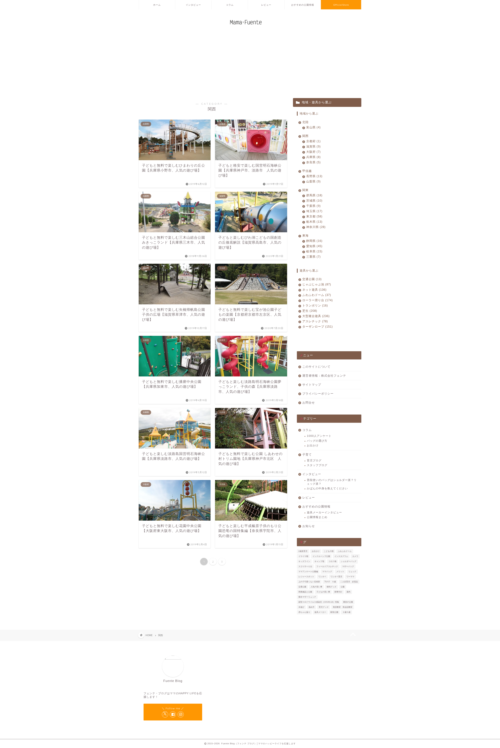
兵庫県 (313, 157)
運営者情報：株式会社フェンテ (324, 375)
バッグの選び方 (317, 440)
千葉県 (313, 205)
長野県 (313, 176)
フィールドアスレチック (327, 566)
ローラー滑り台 (317, 300)
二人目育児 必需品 (349, 582)
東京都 (313, 216)
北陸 (305, 122)
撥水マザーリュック (307, 597)
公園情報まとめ (317, 517)
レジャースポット (306, 577)
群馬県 (313, 195)
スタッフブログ (317, 465)
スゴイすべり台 (305, 566)
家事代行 (338, 592)
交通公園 (311, 279)
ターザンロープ (317, 326)
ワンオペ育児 (336, 577)
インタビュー (193, 4)
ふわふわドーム (316, 295)
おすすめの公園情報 (302, 4)
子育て (307, 454)
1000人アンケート (319, 435)
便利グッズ (331, 587)
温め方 (311, 607)
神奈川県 (315, 227)
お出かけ (313, 445)
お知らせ (308, 526)
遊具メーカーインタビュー (324, 512)
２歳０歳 (346, 612)
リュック (352, 571)
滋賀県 (313, 146)
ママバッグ (327, 571)
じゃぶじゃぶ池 (316, 284)
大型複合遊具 (315, 316)
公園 (343, 587)
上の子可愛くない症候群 (309, 582)
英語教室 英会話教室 (342, 607)
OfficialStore (341, 4)
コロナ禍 (332, 561)
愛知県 (313, 246)
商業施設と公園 (305, 592)
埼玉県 (313, 211)
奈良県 (313, 162)
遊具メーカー (320, 612)
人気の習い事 (316, 587)
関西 (305, 136)
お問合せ (308, 402)
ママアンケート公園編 (308, 571)
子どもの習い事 (323, 592)
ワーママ (350, 577)
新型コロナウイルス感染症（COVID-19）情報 (318, 602)
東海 (305, 235)
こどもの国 (329, 551)
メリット (340, 571)
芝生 (309, 310)
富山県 (313, 127)
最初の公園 (348, 602)
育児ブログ (314, 460)
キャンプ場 (319, 561)
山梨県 (313, 181)
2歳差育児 (302, 551)
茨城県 (313, 200)
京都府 (313, 141)
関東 (305, 190)
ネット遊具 (313, 289)
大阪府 (313, 151)
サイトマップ (311, 384)
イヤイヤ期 (303, 556)
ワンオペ (322, 577)
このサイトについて (316, 366)
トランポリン (314, 305)
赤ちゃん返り (304, 612)
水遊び (301, 607)
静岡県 (313, 240)
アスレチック (314, 321)
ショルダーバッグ (348, 561)
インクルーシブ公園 (321, 556)
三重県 (313, 256)
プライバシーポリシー (318, 393)
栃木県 (313, 221)
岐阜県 (313, 251)
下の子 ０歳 (330, 582)
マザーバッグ (348, 566)
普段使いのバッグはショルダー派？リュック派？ (332, 482)
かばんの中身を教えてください (327, 488)
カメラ (355, 556)
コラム (230, 4)
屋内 (348, 592)
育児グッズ (324, 607)
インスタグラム (341, 556)
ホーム (157, 4)
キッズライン (304, 561)
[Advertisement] (250, 65)
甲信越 (307, 170)
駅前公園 (334, 612)
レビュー (266, 4)
